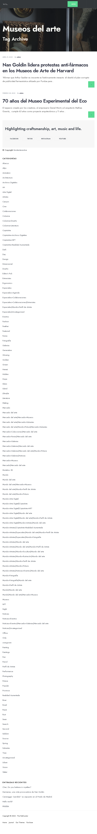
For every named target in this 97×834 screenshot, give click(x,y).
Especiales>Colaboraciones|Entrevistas (19, 302)
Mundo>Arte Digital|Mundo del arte (17, 513)
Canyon (6, 201)
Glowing (6, 355)
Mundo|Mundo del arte (12, 590)
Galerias (6, 345)
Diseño (5, 268)
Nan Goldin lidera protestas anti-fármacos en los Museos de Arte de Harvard (45, 67)
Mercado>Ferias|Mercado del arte (17, 436)
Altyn (4, 168)
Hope (5, 379)
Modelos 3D (8, 470)
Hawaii (5, 369)
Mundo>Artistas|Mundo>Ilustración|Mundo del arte (24, 556)
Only (4, 637)
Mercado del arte (10, 412)
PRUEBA (6, 806)
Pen (4, 657)
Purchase (30, 822)
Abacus (6, 163)
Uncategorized (9, 757)
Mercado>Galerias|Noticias (14, 455)
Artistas (5, 197)
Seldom (6, 733)
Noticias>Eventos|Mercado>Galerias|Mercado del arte (25, 623)
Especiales (7, 288)
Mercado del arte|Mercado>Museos (18, 417)
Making (5, 403)
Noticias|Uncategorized (12, 628)
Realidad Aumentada (11, 695)
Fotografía (7, 340)
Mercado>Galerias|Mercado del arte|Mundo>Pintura (25, 451)
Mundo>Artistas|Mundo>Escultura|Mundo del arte (23, 551)
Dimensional (8, 264)
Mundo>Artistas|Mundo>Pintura (16, 566)
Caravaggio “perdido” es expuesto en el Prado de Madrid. (27, 796)
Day (4, 254)
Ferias (5, 336)
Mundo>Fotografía (10, 575)
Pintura (5, 681)
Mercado (6, 407)
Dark (4, 249)
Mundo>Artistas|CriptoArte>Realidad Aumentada (23, 527)
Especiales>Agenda (11, 292)
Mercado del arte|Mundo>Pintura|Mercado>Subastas (25, 427)
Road (5, 705)
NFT (4, 604)
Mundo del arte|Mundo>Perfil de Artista (19, 489)
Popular (6, 685)
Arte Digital (7, 192)
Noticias (6, 614)
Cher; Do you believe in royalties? (17, 787)
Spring (5, 743)
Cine (4, 206)
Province (6, 690)
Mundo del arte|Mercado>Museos (17, 484)
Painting (6, 647)
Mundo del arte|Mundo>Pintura (16, 494)
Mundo (5, 475)
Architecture (8, 177)
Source (5, 738)
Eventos (6, 316)
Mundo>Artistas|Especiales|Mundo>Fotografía (22, 537)
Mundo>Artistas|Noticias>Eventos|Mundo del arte (23, 570)
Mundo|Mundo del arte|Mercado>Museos (20, 594)
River (5, 700)
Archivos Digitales (10, 182)
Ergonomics (7, 283)
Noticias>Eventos (10, 618)
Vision (5, 767)
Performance (8, 671)
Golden (6, 359)
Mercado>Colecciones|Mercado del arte (20, 431)
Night (5, 609)
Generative (7, 350)
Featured (6, 331)
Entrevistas (7, 278)
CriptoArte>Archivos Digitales (15, 235)
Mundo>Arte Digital (11, 498)
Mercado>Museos (10, 460)
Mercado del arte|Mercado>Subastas (18, 422)
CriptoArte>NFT (9, 240)
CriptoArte (7, 230)
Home (5, 822)
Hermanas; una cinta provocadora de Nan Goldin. (24, 792)
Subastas (6, 748)
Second (6, 729)
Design (5, 259)
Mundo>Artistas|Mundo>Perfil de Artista (19, 561)
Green (5, 364)
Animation (6, 173)
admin (19, 57)
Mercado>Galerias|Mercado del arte (18, 446)
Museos (6, 599)
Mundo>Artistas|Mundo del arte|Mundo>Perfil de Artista (26, 546)
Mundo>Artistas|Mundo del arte (16, 542)
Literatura (6, 398)
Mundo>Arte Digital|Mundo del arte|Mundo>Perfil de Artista (27, 518)
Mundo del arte (9, 479)
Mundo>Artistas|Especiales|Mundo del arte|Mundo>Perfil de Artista (31, 532)
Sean (5, 719)
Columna (6, 216)
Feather (6, 326)
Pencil (5, 661)
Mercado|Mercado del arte (14, 465)
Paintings (6, 652)
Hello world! (8, 801)
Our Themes (20, 822)
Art (4, 187)
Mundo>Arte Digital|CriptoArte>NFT (17, 508)
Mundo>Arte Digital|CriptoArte (15, 503)
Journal (11, 822)
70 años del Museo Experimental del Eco (45, 100)
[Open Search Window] (83, 4)
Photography (8, 676)
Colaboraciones (9, 211)
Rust (4, 714)
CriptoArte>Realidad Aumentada (16, 244)
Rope (5, 709)
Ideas (5, 383)
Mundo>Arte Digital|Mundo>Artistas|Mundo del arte (24, 522)
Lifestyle (6, 393)
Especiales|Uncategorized (13, 312)
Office (5, 633)
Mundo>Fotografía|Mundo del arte (17, 580)
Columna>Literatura (10, 225)
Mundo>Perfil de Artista (12, 585)
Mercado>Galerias (10, 441)
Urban (5, 762)
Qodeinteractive (20, 150)
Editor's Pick (7, 273)
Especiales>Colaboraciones (14, 297)
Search (5, 724)
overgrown (7, 642)
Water (5, 772)
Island (5, 388)
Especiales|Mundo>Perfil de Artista (17, 307)
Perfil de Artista (9, 666)
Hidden (6, 374)
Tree (4, 753)
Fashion (6, 321)
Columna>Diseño (10, 220)
